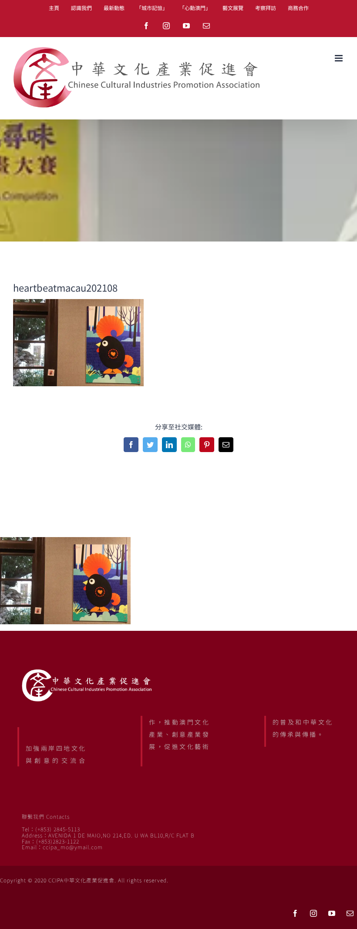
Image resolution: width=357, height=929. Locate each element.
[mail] (350, 913)
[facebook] (295, 913)
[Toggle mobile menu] (339, 58)
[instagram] (313, 913)
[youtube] (332, 913)
